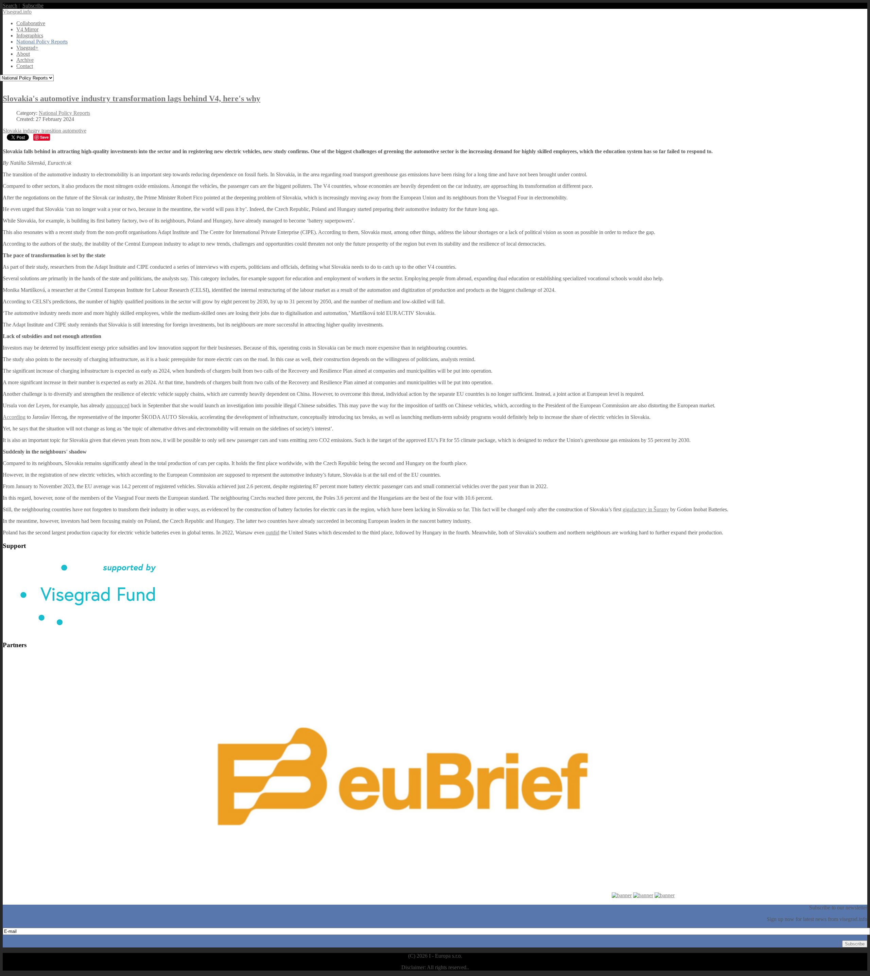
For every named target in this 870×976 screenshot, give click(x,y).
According (14, 417)
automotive (74, 131)
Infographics (29, 35)
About (23, 54)
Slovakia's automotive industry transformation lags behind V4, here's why (131, 98)
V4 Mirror (27, 29)
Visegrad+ (27, 48)
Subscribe (33, 5)
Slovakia (13, 131)
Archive (25, 60)
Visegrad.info (17, 12)
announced (117, 405)
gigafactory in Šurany (646, 509)
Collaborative (30, 23)
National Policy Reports (42, 42)
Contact (24, 66)
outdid (272, 532)
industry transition (43, 131)
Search (10, 5)
